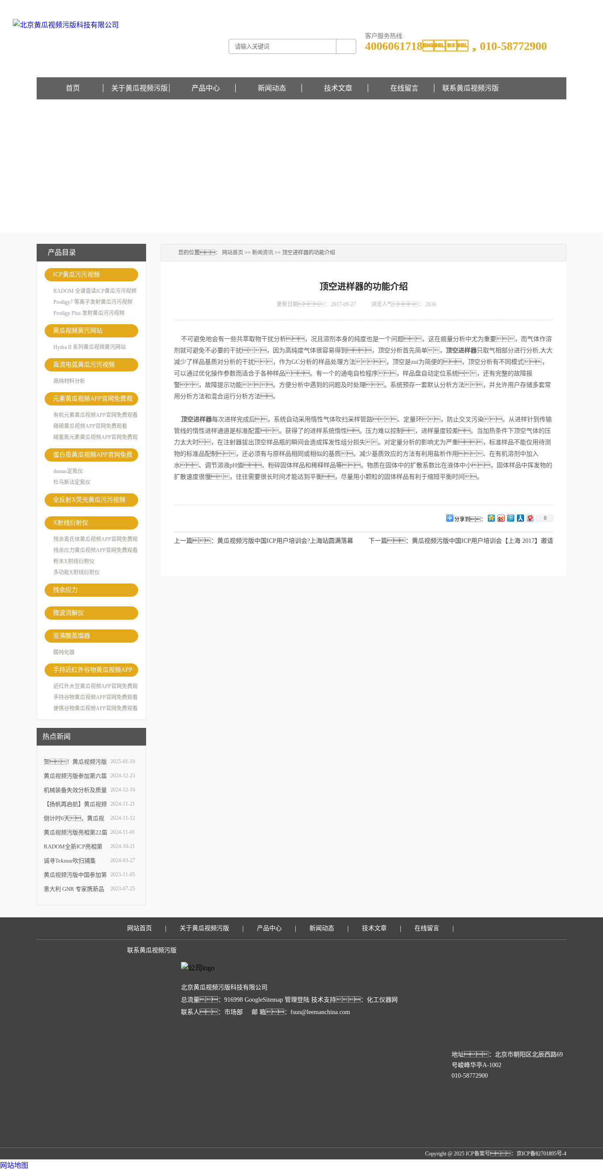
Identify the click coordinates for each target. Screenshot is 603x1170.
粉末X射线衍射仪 (73, 561)
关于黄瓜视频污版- (479, 6)
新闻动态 (272, 88)
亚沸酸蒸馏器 (71, 635)
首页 (73, 88)
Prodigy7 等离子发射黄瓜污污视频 (92, 302)
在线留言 (555, 6)
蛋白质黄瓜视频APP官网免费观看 (92, 456)
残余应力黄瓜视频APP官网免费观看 (95, 550)
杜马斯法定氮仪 (71, 482)
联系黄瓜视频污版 (470, 88)
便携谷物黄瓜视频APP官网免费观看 (95, 708)
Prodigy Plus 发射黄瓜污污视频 (88, 313)
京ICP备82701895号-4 (541, 1154)
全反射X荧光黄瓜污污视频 (89, 499)
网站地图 (14, 1165)
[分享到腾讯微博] (510, 517)
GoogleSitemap (264, 999)
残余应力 (65, 590)
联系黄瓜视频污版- (523, 6)
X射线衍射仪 (70, 522)
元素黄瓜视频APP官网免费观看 (92, 400)
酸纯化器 (64, 652)
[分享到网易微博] (530, 517)
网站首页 (232, 253)
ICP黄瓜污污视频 (76, 274)
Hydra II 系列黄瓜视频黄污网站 (89, 347)
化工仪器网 (382, 999)
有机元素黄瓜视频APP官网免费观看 (95, 415)
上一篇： (195, 541)
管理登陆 (297, 999)
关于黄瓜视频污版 (139, 88)
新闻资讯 (262, 253)
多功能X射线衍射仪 (76, 572)
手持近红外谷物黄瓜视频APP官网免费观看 (92, 671)
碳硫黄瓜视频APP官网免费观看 (90, 426)
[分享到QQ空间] (491, 517)
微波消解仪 (68, 613)
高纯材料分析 (69, 381)
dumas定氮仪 (68, 471)
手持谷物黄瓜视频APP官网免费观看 (95, 697)
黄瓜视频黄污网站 (77, 330)
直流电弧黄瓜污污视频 (84, 364)
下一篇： (390, 541)
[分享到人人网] (520, 517)
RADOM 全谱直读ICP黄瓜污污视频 (94, 291)
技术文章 (338, 88)
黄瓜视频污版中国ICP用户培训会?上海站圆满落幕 (285, 541)
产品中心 (206, 88)
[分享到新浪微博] (500, 517)
